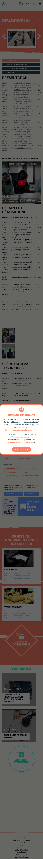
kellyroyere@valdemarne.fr (21, 442)
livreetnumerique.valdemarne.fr (21, 430)
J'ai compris (21, 449)
